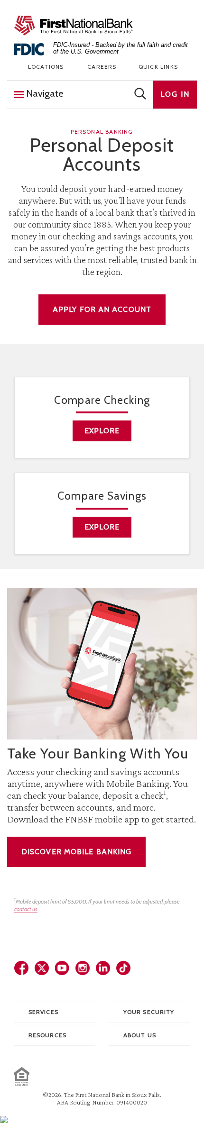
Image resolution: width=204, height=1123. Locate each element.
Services (43, 1011)
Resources (47, 1035)
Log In (175, 94)
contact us (25, 909)
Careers (101, 66)
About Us (139, 1035)
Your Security (148, 1011)
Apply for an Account (102, 309)
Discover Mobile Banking (76, 851)
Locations (46, 66)
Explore (102, 430)
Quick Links (158, 66)
